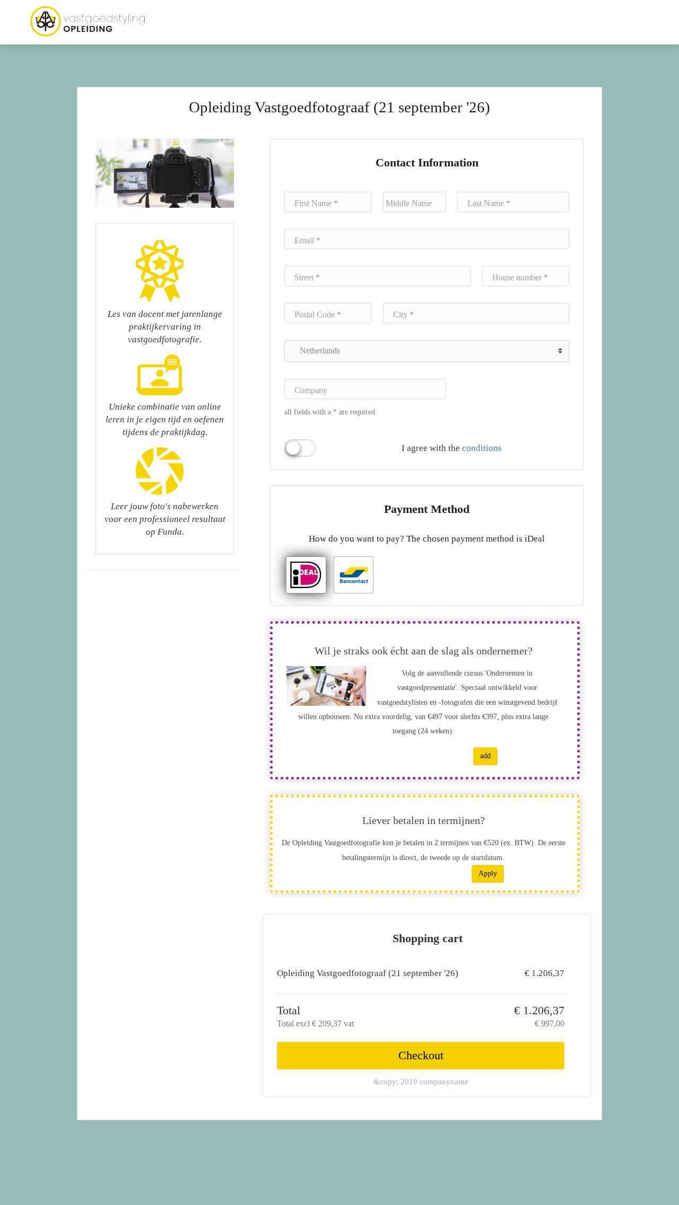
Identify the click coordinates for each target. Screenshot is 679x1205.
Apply (487, 874)
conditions (482, 448)
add (485, 756)
